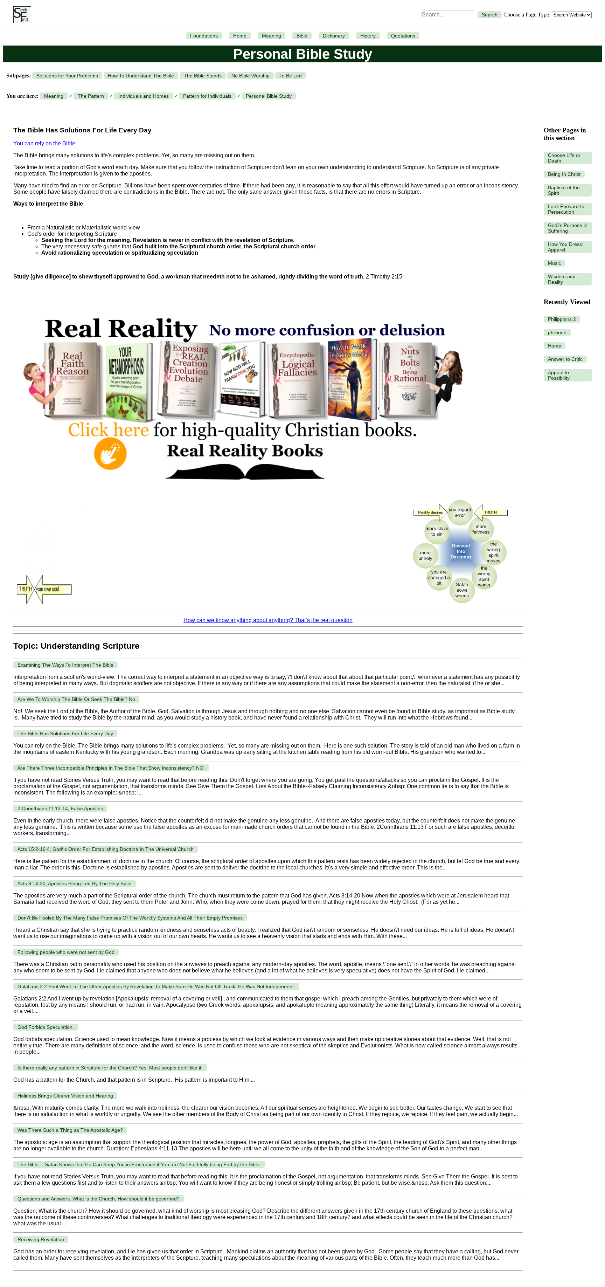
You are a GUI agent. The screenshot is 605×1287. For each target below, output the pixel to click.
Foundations (204, 36)
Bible (302, 36)
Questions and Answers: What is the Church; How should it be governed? (99, 1199)
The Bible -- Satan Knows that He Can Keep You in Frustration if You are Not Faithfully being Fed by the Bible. (139, 1164)
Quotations (403, 36)
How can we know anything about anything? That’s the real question (268, 620)
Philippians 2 (562, 319)
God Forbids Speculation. (46, 1027)
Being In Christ (564, 174)
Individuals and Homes (143, 96)
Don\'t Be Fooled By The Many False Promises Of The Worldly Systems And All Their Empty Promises (130, 918)
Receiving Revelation (41, 1239)
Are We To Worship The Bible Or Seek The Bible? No (76, 699)
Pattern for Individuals (207, 96)
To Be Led (290, 75)
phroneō (557, 332)
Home (239, 36)
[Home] (20, 14)
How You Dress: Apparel (565, 247)
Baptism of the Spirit (564, 190)
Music (554, 263)
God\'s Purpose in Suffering (567, 228)
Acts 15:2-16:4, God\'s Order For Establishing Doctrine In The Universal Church (106, 849)
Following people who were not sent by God (66, 952)
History (368, 36)
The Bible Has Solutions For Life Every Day (65, 733)
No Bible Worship (250, 75)
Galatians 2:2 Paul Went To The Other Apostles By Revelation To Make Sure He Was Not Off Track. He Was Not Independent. (156, 986)
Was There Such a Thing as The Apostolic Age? (70, 1130)
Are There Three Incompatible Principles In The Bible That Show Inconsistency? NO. (111, 768)
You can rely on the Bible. (45, 143)
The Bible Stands (203, 75)
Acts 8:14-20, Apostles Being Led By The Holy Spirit (75, 883)
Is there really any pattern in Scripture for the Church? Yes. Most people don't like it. (110, 1068)
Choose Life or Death (564, 158)
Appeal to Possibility (559, 375)
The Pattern (91, 96)
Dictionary (334, 36)
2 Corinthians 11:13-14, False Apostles (60, 808)
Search (490, 15)
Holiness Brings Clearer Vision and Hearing (65, 1096)
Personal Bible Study (269, 96)
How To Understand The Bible (141, 75)
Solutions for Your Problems (67, 75)
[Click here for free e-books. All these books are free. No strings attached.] (242, 490)
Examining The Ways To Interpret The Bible (65, 665)
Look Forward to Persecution (566, 209)
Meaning (271, 36)
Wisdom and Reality (562, 279)
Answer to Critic (565, 359)
